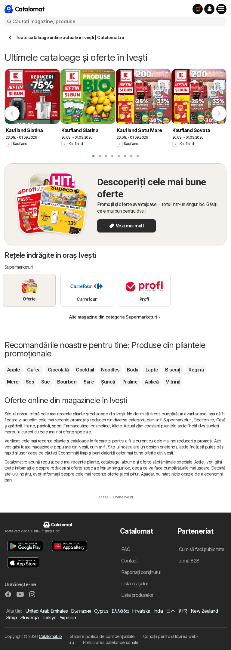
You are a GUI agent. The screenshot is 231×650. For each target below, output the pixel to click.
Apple (13, 370)
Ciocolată (58, 370)
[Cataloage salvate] (197, 9)
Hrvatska (141, 611)
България (81, 611)
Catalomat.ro (50, 636)
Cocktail (85, 370)
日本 (170, 611)
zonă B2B (189, 561)
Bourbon (66, 382)
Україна (68, 618)
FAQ (125, 549)
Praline (129, 382)
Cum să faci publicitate (201, 549)
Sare (89, 382)
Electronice (204, 419)
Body (132, 370)
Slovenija (29, 618)
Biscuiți (173, 370)
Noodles (110, 370)
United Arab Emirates (46, 611)
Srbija (11, 618)
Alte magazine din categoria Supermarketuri (113, 316)
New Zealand (204, 611)
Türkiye (49, 618)
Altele (117, 425)
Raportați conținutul (141, 572)
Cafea (33, 370)
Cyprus (101, 611)
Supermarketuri (177, 419)
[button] (209, 9)
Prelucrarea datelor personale (110, 642)
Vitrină (173, 382)
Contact (129, 561)
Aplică (152, 382)
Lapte (152, 370)
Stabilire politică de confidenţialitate (102, 636)
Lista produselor (137, 595)
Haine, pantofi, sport (42, 425)
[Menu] (221, 9)
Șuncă (108, 382)
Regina (196, 370)
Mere (13, 382)
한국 (183, 611)
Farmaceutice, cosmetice (86, 425)
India (158, 611)
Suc (45, 382)
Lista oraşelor (134, 584)
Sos (30, 382)
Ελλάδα (120, 611)
